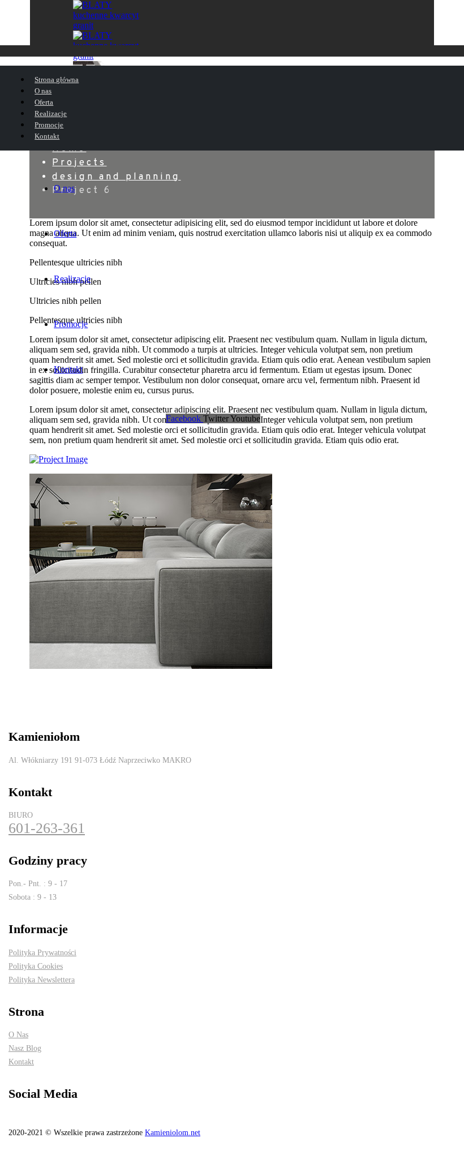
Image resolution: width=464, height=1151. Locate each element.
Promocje (71, 324)
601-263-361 (46, 828)
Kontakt (68, 369)
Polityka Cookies (35, 965)
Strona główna (57, 79)
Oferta (65, 233)
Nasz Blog (24, 1048)
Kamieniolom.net (172, 1132)
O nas (64, 188)
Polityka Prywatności (42, 952)
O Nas (18, 1034)
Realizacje (72, 279)
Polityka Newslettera (41, 979)
